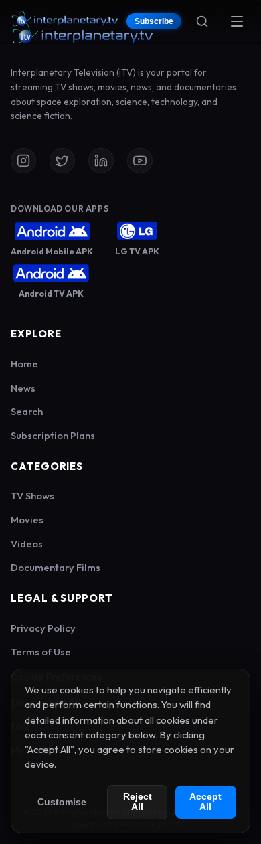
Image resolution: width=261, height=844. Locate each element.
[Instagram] (23, 160)
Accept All (205, 802)
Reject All (137, 802)
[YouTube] (140, 160)
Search (27, 411)
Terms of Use (41, 651)
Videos (27, 543)
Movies (27, 519)
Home (24, 363)
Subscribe (154, 21)
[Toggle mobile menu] (237, 21)
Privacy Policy (43, 628)
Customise (61, 802)
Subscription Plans (53, 435)
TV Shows (32, 495)
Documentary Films (55, 567)
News (23, 388)
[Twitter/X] (62, 160)
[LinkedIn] (101, 160)
